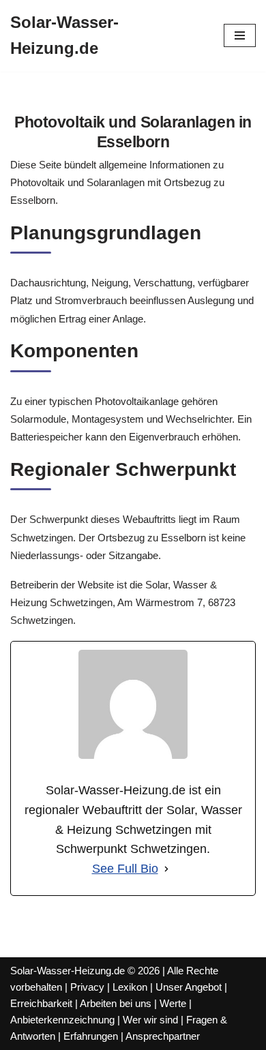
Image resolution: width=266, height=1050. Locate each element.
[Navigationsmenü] (240, 35)
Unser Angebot (189, 987)
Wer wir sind (150, 1019)
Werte (173, 1003)
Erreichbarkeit (41, 1003)
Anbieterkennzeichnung (62, 1019)
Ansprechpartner (162, 1036)
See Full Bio (125, 868)
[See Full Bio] (166, 869)
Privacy (87, 987)
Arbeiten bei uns (115, 1003)
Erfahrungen (90, 1036)
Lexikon (130, 987)
